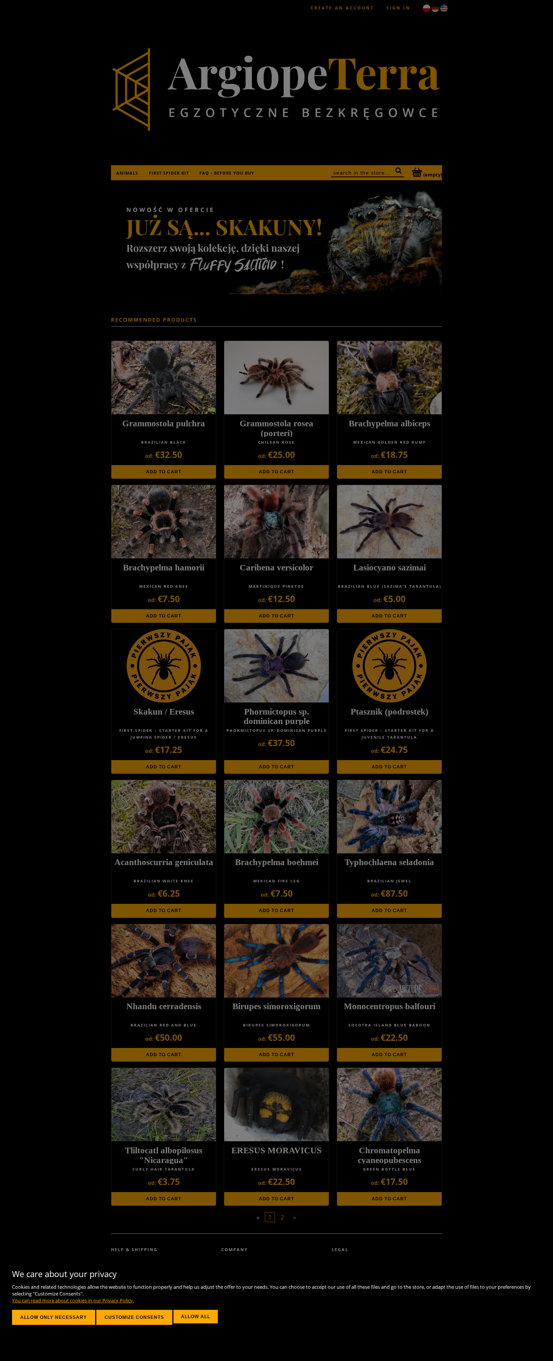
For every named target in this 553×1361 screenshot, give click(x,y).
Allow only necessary (53, 1317)
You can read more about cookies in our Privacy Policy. (73, 1300)
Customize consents (134, 1317)
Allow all (195, 1316)
